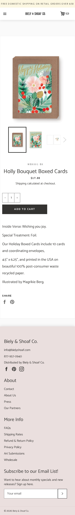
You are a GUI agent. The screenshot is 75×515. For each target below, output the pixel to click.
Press (7, 401)
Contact (9, 389)
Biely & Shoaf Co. (33, 362)
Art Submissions (14, 453)
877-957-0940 (13, 356)
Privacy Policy (12, 447)
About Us (10, 395)
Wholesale (10, 459)
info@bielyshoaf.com (17, 350)
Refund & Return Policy (19, 440)
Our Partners (12, 408)
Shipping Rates (13, 434)
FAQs (7, 428)
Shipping (21, 183)
